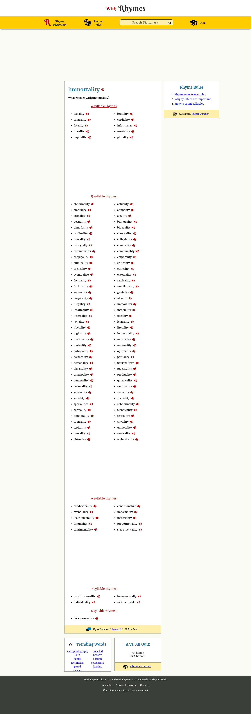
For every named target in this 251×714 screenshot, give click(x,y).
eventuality (81, 512)
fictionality (81, 286)
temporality (81, 415)
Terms (119, 685)
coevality (79, 239)
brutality (123, 113)
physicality (81, 368)
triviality (123, 421)
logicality (80, 333)
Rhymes (126, 8)
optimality (124, 351)
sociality (79, 398)
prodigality (124, 374)
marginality (81, 339)
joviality (79, 321)
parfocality (81, 357)
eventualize (81, 274)
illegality (79, 304)
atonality (79, 215)
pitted (77, 666)
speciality (123, 398)
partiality (123, 357)
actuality (123, 204)
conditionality (83, 506)
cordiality (123, 119)
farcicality (123, 280)
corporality (124, 257)
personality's (125, 363)
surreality (80, 410)
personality (81, 363)
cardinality (81, 233)
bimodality (81, 227)
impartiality (125, 512)
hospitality (81, 298)
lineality (79, 131)
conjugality (81, 257)
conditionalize (126, 506)
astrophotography (78, 651)
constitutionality (85, 596)
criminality (81, 263)
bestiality (80, 221)
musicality (124, 339)
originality (80, 523)
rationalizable (126, 602)
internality (80, 315)
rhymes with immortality (102, 89)
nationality (124, 345)
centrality (80, 119)
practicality (124, 368)
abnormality (82, 204)
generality (80, 292)
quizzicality (124, 380)
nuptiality (80, 137)
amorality (80, 210)
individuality (82, 602)
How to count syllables (189, 103)
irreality (122, 315)
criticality (123, 263)
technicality (124, 410)
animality (123, 210)
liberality (80, 327)
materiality (124, 518)
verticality (123, 433)
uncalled (98, 651)
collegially (80, 245)
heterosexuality (84, 618)
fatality (78, 125)
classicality (124, 233)
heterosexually (126, 596)
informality (81, 310)
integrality (124, 310)
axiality (122, 215)
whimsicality (125, 439)
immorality (124, 304)
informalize (124, 125)
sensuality (80, 392)
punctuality (81, 380)
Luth (77, 655)
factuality (80, 280)
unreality (79, 433)
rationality (80, 386)
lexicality (123, 321)
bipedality (123, 227)
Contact (144, 685)
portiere (97, 659)
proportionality (127, 523)
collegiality (124, 239)
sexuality (123, 392)
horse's (97, 655)
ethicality (123, 268)
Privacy (132, 685)
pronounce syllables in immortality (87, 113)
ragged (77, 670)
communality (126, 251)
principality (81, 374)
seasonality (124, 386)
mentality (123, 131)
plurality (122, 137)
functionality (125, 286)
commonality (82, 251)
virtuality (80, 439)
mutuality (80, 345)
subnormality (126, 404)
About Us (107, 685)
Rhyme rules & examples (190, 94)
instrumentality (84, 518)
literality (123, 327)
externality (124, 274)
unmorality (124, 427)
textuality (123, 415)
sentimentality (83, 529)
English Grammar (200, 114)
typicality (80, 427)
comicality (124, 245)
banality (79, 113)
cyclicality (80, 268)
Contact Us (117, 629)
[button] (169, 23)
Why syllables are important (193, 99)
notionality (81, 351)
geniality (123, 292)
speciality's (81, 404)
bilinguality (124, 221)
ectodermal (97, 662)
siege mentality (127, 529)
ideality (122, 298)
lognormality (125, 333)
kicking (97, 666)
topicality (80, 421)
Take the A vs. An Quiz (140, 666)
